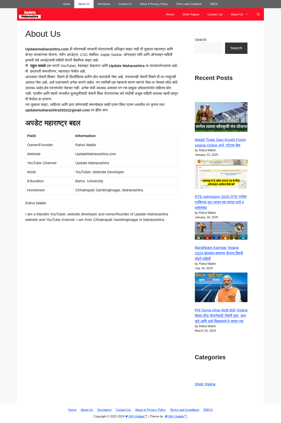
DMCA (214, 4)
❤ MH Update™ (136, 416)
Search (201, 40)
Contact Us (125, 4)
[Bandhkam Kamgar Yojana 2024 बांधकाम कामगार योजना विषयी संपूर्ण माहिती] (221, 231)
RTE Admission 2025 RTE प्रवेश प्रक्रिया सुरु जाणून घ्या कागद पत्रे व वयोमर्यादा (221, 202)
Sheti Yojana (190, 14)
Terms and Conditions (189, 4)
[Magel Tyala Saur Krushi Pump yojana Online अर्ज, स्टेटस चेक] (221, 117)
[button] (258, 14)
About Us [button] (237, 14)
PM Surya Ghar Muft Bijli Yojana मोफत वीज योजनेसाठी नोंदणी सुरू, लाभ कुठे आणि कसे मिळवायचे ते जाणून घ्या (221, 315)
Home (66, 4)
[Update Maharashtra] (30, 14)
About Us (83, 4)
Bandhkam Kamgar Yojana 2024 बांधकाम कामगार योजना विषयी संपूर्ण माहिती (219, 253)
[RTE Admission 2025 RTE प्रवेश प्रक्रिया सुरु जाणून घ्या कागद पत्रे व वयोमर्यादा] (221, 174)
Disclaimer (104, 4)
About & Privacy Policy (154, 4)
